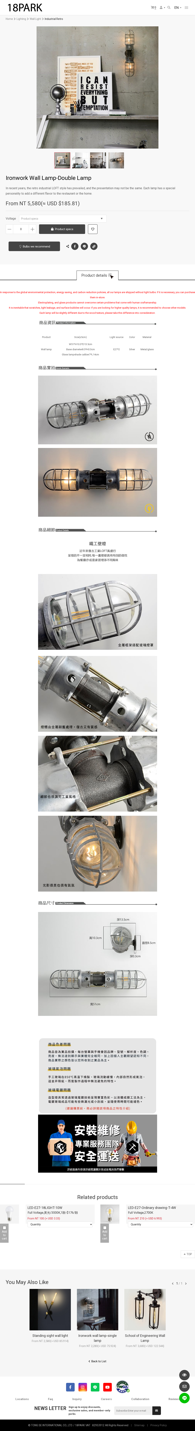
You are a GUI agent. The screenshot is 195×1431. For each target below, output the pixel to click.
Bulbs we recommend (36, 246)
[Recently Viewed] (184, 1375)
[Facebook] (70, 1387)
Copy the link (94, 246)
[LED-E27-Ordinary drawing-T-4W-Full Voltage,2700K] (109, 1214)
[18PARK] (25, 7)
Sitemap (139, 1425)
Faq (50, 1399)
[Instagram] (82, 1387)
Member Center (162, 7)
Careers (106, 1399)
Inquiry (77, 1399)
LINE (84, 246)
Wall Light (35, 18)
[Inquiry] (184, 1386)
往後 (185, 1283)
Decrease (9, 229)
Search (169, 7)
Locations (22, 1399)
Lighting (21, 18)
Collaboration (140, 1399)
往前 (172, 1283)
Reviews (174, 1399)
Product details (94, 275)
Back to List (98, 1361)
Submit (156, 1410)
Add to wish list (93, 229)
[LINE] (95, 1387)
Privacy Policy (158, 1425)
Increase (32, 229)
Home (9, 18)
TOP (189, 1254)
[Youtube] (107, 1387)
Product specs (29, 218)
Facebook (74, 246)
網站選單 (186, 8)
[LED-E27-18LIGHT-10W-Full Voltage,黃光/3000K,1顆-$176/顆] (9, 1214)
